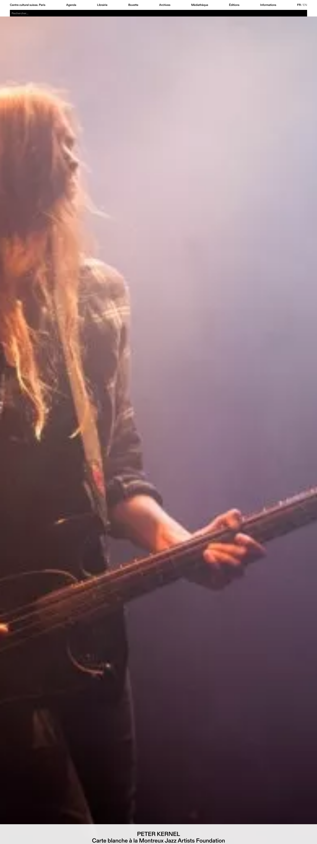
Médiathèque (199, 5)
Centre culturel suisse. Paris (27, 5)
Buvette (133, 5)
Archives (164, 5)
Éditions (234, 5)
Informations (268, 5)
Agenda (71, 5)
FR (299, 5)
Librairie (102, 5)
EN (305, 5)
